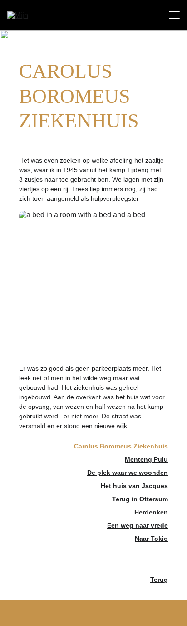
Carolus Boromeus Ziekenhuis (121, 446)
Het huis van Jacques (134, 485)
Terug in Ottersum (140, 499)
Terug (159, 579)
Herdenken (151, 512)
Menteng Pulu (146, 459)
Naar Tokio (151, 538)
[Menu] (174, 15)
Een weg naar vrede (137, 525)
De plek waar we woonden (127, 472)
